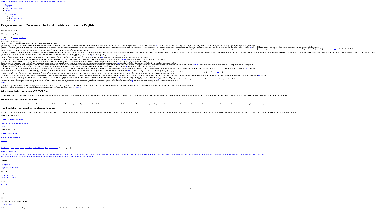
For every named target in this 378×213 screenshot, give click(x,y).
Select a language (64, 148)
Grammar (8, 10)
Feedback (13, 14)
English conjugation (20, 156)
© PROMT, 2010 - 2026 (8, 151)
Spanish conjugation (7, 156)
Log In (3, 204)
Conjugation (13, 8)
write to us (78, 87)
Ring (157, 79)
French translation (43, 154)
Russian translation (19, 154)
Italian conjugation (46, 156)
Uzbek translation (206, 154)
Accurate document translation (10, 137)
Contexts (7, 7)
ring (157, 45)
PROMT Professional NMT (12, 119)
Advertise (13, 20)
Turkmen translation (194, 154)
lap (53, 43)
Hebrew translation (106, 154)
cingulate (123, 59)
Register (9, 204)
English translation (6, 154)
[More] (3, 82)
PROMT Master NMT (10, 134)
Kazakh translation (119, 154)
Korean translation (143, 154)
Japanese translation (258, 154)
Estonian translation (245, 154)
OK (2, 208)
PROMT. (49, 1)
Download (4, 126)
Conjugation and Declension (10, 168)
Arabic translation (94, 154)
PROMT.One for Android (9, 177)
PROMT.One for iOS (7, 175)
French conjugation (88, 156)
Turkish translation (181, 154)
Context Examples (6, 166)
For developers (5, 185)
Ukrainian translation (219, 154)
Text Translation (6, 164)
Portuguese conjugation (60, 156)
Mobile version (53, 148)
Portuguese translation (157, 154)
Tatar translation (170, 154)
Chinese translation (131, 154)
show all (3, 39)
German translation (31, 154)
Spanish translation (56, 154)
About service (5, 148)
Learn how (108, 208)
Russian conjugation (75, 156)
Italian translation (68, 154)
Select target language (7, 34)
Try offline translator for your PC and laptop (14, 123)
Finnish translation (232, 154)
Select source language (8, 30)
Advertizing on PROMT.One (34, 148)
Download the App (16, 18)
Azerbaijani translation (81, 154)
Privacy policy (19, 148)
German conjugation (33, 156)
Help (11, 16)
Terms (12, 148)
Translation (8, 5)
